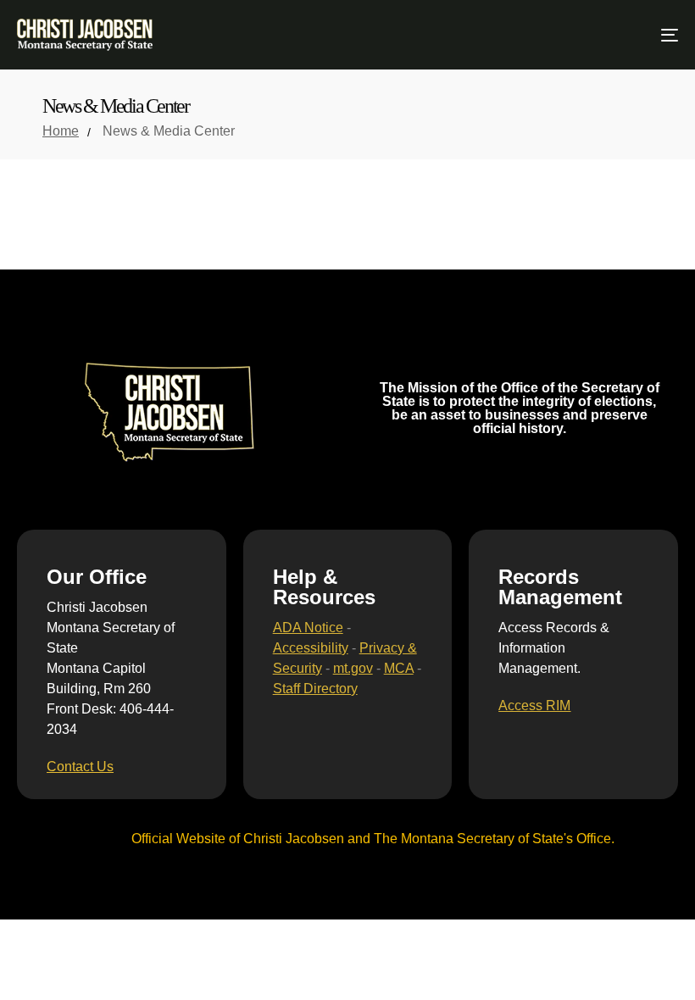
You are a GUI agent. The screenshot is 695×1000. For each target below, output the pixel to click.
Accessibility (310, 648)
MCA (399, 668)
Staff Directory (315, 688)
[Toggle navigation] (568, 34)
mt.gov (353, 668)
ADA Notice (308, 627)
